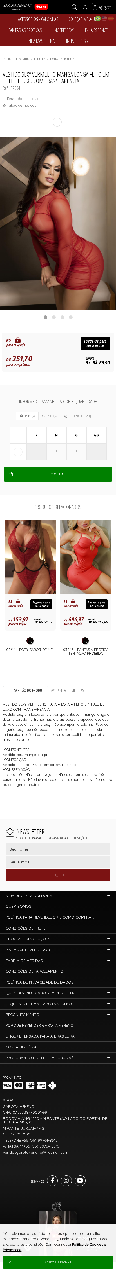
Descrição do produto (28, 690)
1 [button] (45, 317)
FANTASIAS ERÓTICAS (62, 58)
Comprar (58, 474)
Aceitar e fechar (58, 1262)
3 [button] (62, 317)
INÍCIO (7, 58)
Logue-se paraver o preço (95, 343)
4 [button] (70, 317)
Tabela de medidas (70, 690)
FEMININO (22, 58)
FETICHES (39, 58)
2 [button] (54, 317)
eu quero (58, 875)
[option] (58, 223)
